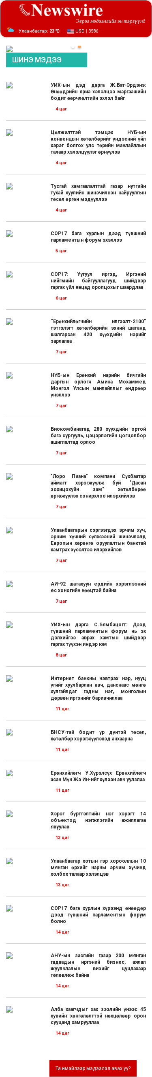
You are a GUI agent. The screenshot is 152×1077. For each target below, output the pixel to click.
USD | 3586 (86, 31)
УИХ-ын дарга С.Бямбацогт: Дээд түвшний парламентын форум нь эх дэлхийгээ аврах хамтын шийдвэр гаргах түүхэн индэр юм (98, 634)
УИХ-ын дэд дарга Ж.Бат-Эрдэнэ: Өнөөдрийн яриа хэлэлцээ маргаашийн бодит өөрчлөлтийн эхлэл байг (98, 91)
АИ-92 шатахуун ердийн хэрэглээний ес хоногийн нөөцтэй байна (98, 587)
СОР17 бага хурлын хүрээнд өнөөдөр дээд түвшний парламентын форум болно (98, 914)
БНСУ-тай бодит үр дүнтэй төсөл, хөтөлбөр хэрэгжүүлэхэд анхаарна (98, 735)
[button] (73, 46)
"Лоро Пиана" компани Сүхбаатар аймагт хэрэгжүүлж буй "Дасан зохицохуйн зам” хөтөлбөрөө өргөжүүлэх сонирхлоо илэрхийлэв (98, 486)
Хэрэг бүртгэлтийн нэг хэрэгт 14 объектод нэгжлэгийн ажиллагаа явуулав (98, 820)
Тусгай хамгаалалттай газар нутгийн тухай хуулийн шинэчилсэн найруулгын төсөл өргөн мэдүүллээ (98, 192)
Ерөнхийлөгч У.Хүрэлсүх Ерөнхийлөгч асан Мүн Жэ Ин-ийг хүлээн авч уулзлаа (98, 776)
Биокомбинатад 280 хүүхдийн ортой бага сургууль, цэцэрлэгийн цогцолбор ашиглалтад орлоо (98, 435)
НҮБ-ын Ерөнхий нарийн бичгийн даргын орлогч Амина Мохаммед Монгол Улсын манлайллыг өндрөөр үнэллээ (98, 385)
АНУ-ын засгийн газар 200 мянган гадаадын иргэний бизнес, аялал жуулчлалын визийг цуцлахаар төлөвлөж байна (98, 965)
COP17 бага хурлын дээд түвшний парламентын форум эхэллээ (98, 237)
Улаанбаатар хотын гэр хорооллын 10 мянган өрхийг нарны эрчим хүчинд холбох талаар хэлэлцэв (98, 867)
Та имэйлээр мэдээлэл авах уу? (93, 1068)
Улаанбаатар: (39, 31)
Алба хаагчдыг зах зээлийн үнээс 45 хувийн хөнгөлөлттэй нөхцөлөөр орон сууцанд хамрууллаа (98, 1016)
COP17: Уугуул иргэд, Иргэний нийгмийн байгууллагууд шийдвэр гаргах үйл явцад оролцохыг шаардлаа (98, 280)
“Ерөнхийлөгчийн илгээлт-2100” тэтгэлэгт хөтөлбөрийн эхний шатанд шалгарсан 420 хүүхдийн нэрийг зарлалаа (98, 331)
